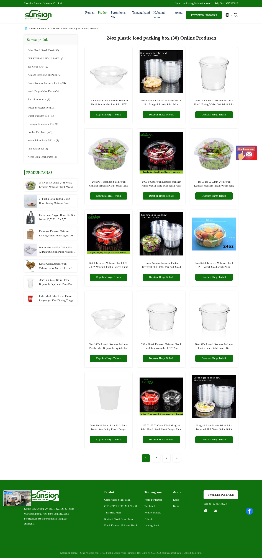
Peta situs (149, 519)
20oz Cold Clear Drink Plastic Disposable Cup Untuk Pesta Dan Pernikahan (55, 282)
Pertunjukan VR (118, 15)
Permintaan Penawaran (204, 14)
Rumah (89, 12)
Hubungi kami (159, 15)
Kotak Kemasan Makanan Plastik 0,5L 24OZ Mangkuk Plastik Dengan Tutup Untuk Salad (108, 267)
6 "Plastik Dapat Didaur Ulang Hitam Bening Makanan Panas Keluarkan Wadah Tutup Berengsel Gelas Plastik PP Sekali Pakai (56, 201)
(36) (43, 50)
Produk (102, 12)
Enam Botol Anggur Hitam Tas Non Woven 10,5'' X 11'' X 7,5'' (57, 217)
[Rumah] (38, 15)
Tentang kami (141, 12)
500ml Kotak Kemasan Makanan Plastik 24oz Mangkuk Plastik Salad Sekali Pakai (161, 104)
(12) (41, 107)
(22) (38, 66)
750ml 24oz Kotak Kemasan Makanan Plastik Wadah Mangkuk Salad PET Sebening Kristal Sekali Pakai (108, 104)
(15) (41, 116)
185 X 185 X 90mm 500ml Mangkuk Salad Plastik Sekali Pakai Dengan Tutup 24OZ (161, 429)
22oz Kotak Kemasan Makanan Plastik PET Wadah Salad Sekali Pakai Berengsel (214, 267)
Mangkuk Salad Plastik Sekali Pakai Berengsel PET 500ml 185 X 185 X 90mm (214, 429)
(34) (44, 91)
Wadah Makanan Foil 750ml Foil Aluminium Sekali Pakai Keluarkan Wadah (57, 250)
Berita (176, 506)
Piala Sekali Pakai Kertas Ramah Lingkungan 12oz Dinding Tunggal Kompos (57, 299)
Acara (179, 12)
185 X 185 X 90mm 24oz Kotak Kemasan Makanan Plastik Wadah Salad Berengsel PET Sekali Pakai (56, 185)
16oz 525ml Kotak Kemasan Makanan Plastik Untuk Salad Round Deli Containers (214, 348)
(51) (46, 58)
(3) (42, 157)
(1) (39, 99)
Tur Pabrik (150, 506)
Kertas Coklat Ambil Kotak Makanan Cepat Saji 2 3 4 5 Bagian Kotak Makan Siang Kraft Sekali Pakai (57, 266)
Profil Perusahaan (153, 499)
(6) (44, 75)
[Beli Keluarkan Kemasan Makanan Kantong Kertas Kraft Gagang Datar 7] (30, 233)
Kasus (176, 499)
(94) (47, 83)
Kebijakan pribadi (69, 553)
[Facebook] (249, 511)
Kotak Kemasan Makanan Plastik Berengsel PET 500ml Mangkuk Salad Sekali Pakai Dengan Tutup (161, 267)
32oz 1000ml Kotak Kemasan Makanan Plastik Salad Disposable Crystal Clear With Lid (108, 348)
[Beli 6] (30, 201)
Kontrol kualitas (153, 512)
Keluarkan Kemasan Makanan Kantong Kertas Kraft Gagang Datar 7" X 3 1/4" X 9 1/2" (57, 234)
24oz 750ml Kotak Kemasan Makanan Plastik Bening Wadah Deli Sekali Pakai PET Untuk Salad (214, 104)
